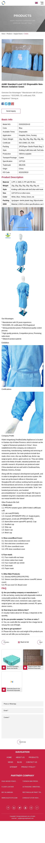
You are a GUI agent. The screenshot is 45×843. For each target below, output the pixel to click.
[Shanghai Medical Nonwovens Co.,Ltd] (3, 3)
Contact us (31, 762)
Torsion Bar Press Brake (30, 781)
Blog (19, 762)
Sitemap (13, 767)
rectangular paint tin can (31, 792)
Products (9, 34)
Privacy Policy (28, 767)
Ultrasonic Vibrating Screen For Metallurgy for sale (32, 787)
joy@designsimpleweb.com (25, 818)
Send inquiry (11, 111)
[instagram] (31, 808)
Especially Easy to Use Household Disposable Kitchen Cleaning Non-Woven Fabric (13, 690)
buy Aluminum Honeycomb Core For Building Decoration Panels (10, 792)
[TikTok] (37, 808)
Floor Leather (8, 787)
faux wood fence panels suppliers (9, 781)
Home (3, 34)
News (10, 762)
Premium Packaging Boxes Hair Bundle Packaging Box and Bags (12, 668)
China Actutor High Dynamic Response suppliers (30, 798)
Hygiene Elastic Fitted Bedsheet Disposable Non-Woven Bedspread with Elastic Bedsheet (35, 668)
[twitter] (19, 808)
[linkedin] (14, 808)
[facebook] (8, 808)
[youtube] (25, 808)
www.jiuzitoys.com (9, 798)
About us (20, 757)
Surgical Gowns (18, 34)
